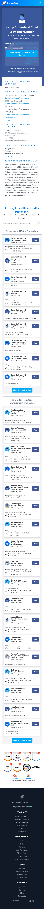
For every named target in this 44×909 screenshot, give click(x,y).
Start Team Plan (22, 872)
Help (22, 844)
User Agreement (22, 850)
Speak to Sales (22, 878)
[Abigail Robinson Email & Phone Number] (7, 690)
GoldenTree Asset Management (17, 98)
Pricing (21, 841)
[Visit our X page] (33, 901)
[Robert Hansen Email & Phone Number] (7, 543)
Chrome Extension (22, 819)
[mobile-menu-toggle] (40, 3)
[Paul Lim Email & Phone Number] (7, 563)
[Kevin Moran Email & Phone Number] (7, 581)
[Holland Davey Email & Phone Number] (7, 488)
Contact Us (22, 896)
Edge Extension (22, 822)
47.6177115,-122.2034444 (23, 803)
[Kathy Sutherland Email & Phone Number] (22, 17)
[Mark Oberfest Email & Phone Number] (7, 724)
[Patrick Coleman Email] (7, 656)
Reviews (22, 847)
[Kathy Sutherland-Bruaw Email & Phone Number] (7, 260)
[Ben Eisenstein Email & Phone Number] (7, 412)
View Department (10, 117)
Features (22, 868)
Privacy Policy (22, 853)
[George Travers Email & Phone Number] (7, 430)
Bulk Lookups (22, 825)
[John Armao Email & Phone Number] (7, 639)
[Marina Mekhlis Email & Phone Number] (7, 449)
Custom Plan (22, 875)
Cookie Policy (22, 856)
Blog (22, 893)
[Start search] (39, 223)
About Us (22, 887)
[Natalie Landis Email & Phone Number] (7, 524)
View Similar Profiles (22, 390)
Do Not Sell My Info (22, 859)
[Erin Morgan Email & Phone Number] (7, 505)
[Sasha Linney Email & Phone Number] (7, 619)
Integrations (22, 832)
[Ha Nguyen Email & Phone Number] (7, 671)
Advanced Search (22, 816)
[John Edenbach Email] (7, 709)
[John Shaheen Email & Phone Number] (7, 600)
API (22, 829)
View (35, 240)
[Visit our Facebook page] (30, 901)
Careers (22, 890)
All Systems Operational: (21, 807)
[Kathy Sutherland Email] (7, 311)
